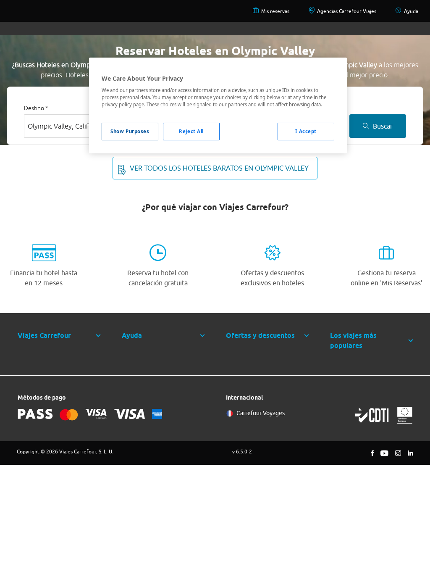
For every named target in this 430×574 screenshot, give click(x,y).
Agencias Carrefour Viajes (346, 11)
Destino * (36, 108)
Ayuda (411, 11)
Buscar (383, 126)
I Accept (306, 131)
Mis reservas (275, 11)
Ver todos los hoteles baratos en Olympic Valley (219, 168)
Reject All (191, 131)
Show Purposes (129, 131)
